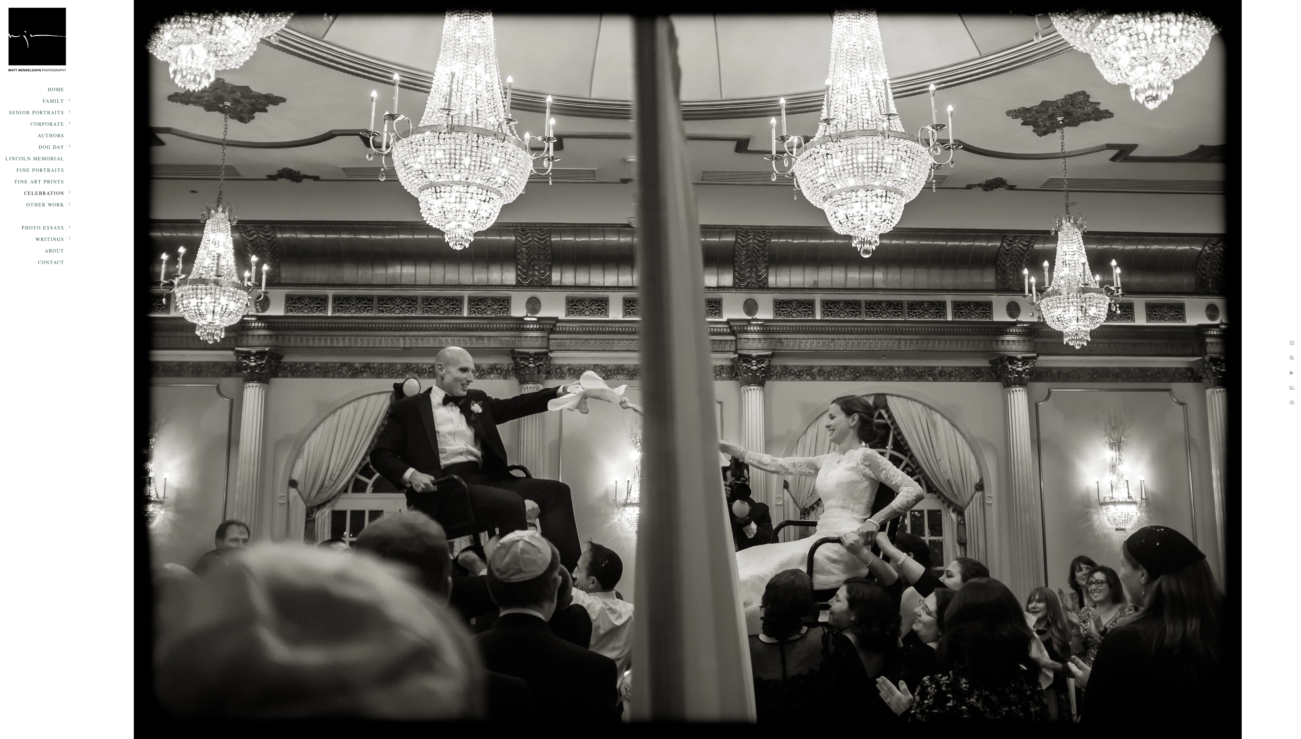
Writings (50, 239)
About (54, 250)
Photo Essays (43, 227)
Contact (51, 262)
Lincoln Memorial (34, 158)
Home (56, 89)
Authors (51, 135)
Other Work (45, 204)
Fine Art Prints (39, 181)
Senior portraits (36, 112)
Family (53, 101)
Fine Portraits (40, 170)
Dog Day (51, 147)
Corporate (47, 124)
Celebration (44, 193)
